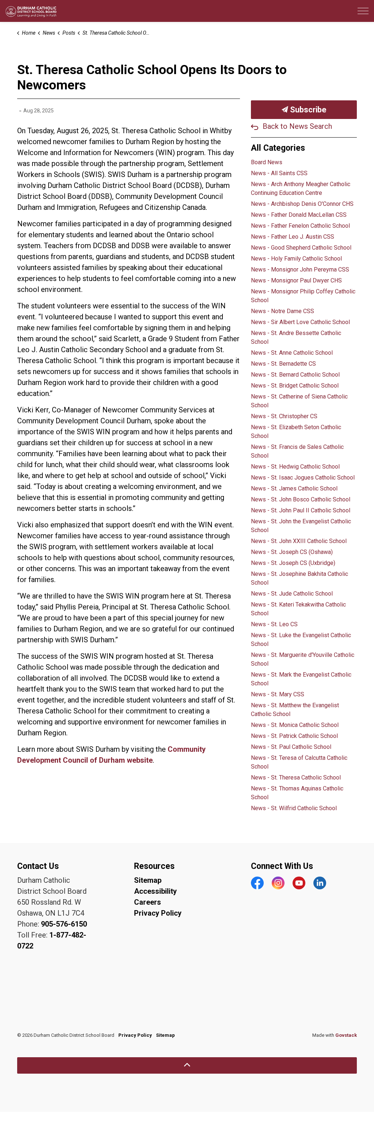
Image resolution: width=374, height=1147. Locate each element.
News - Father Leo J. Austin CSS (292, 236)
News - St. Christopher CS (284, 416)
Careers (147, 902)
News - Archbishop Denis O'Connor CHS (302, 203)
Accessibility (155, 891)
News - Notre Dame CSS (282, 311)
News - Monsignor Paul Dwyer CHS (296, 280)
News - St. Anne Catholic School (292, 352)
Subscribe (307, 109)
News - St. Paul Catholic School (291, 746)
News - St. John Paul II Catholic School (300, 510)
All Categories (278, 148)
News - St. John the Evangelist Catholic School (301, 526)
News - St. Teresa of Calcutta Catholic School (299, 762)
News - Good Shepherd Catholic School (301, 247)
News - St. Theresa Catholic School (296, 777)
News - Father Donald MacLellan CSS (299, 214)
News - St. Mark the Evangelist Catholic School (301, 679)
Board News (266, 162)
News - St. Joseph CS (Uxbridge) (293, 562)
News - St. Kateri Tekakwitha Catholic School (298, 609)
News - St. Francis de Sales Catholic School (297, 451)
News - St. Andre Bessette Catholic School (296, 337)
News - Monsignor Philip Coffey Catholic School (303, 296)
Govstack (346, 1035)
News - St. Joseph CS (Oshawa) (292, 552)
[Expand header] (363, 11)
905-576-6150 (64, 924)
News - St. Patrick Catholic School (294, 735)
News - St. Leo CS (274, 624)
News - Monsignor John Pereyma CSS (300, 269)
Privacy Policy (158, 913)
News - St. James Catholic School (294, 488)
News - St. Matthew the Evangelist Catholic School (295, 709)
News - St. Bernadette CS (283, 363)
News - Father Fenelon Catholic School (300, 225)
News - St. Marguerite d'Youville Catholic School (302, 659)
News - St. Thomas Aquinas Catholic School (297, 793)
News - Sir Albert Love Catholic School (300, 322)
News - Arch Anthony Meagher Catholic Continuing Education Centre (300, 188)
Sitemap (147, 880)
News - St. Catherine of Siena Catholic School (299, 401)
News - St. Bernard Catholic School (295, 374)
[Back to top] (187, 1065)
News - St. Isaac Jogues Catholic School (303, 477)
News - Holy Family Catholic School (296, 258)
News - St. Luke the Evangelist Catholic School (301, 639)
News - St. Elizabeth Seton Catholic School (296, 431)
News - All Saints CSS (279, 173)
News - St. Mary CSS (277, 694)
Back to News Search (297, 126)
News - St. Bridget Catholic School (295, 385)
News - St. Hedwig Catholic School (295, 466)
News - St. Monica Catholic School (295, 724)
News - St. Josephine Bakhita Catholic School (299, 578)
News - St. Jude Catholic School (292, 593)
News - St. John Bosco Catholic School (300, 499)
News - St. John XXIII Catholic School (299, 541)
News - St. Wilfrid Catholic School (294, 808)
